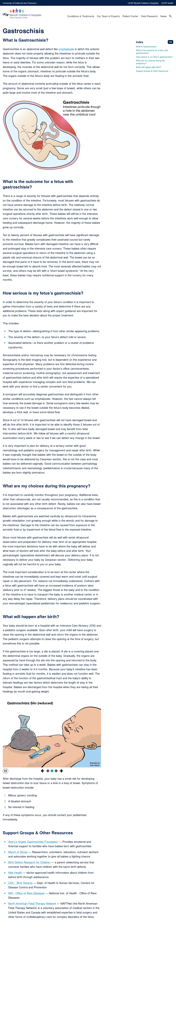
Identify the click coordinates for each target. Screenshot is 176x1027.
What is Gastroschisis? (146, 46)
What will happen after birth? (148, 67)
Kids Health (15, 873)
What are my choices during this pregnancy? (150, 62)
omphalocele (66, 49)
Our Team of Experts (108, 16)
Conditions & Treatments (80, 16)
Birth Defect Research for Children (29, 862)
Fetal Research (149, 16)
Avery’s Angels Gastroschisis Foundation (33, 842)
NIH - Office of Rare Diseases (26, 893)
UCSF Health (167, 3)
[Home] (22, 13)
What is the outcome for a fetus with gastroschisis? (152, 51)
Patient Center (130, 16)
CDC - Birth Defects (20, 883)
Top (170, 42)
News (163, 16)
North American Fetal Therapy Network (32, 903)
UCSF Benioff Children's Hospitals (143, 3)
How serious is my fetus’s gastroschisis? (154, 56)
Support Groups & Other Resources (152, 71)
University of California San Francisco (19, 3)
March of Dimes (18, 852)
